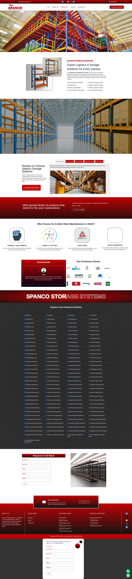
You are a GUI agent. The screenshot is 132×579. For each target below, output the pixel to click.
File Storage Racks (52, 334)
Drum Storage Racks (52, 346)
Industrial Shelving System (75, 400)
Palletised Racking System (32, 392)
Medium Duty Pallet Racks (53, 396)
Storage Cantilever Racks (96, 380)
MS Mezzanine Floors (95, 353)
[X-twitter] (65, 2)
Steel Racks (72, 315)
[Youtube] (68, 2)
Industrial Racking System (32, 396)
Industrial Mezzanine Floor (32, 404)
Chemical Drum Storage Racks (54, 415)
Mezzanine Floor (30, 330)
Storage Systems (73, 326)
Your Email (24, 464)
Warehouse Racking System (33, 407)
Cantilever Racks (94, 326)
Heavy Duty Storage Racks (75, 384)
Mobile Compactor (73, 338)
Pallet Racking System (31, 357)
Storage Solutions (30, 334)
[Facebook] (63, 2)
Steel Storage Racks (31, 346)
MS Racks (28, 315)
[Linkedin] (74, 2)
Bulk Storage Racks (52, 342)
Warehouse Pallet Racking (96, 388)
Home (48, 7)
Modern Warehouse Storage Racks (34, 434)
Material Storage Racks (96, 361)
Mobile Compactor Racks (75, 380)
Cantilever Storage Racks (32, 384)
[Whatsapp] (128, 575)
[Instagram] (71, 2)
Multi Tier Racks (30, 326)
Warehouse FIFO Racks (74, 361)
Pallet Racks (93, 315)
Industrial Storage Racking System (98, 427)
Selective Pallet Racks (52, 353)
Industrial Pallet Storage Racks (54, 419)
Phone (23, 469)
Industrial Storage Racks (96, 365)
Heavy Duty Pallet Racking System (34, 430)
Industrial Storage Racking (53, 388)
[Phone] (128, 571)
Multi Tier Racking (73, 334)
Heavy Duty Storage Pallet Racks (77, 423)
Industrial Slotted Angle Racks (97, 415)
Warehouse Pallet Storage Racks (55, 423)
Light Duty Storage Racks (96, 373)
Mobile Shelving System (32, 380)
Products (64, 7)
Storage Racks (29, 319)
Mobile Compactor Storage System (55, 434)
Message (24, 478)
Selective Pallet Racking (53, 377)
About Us (55, 7)
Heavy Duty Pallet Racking (75, 388)
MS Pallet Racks (51, 323)
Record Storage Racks (31, 353)
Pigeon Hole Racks (30, 338)
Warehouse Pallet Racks (53, 369)
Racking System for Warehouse (76, 419)
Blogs (73, 7)
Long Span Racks (51, 326)
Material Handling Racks (75, 373)
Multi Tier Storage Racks (75, 377)
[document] (66, 559)
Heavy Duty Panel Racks (53, 373)
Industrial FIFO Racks (95, 350)
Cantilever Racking (30, 342)
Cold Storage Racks (95, 338)
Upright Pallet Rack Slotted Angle (77, 427)
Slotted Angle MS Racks (96, 369)
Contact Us (82, 7)
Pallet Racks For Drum (74, 353)
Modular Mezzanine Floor (75, 392)
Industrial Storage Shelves (32, 400)
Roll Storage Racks (73, 342)
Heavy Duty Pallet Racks (32, 369)
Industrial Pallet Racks (52, 357)
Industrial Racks (30, 323)
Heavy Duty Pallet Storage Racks (34, 423)
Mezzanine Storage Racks (53, 392)
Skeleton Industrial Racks (96, 392)
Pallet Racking (50, 319)
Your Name (25, 459)
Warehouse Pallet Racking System (98, 430)
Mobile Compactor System (96, 396)
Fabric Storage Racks (52, 350)
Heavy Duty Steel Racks (32, 365)
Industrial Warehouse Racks (54, 407)
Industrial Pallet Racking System (98, 423)
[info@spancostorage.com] (16, 2)
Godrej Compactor (51, 338)
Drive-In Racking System (32, 377)
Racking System (73, 323)
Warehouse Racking (95, 346)
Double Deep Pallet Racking (76, 404)
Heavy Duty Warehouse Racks (76, 415)
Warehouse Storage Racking (76, 407)
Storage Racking (94, 323)
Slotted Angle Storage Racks (54, 411)
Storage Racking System (75, 365)
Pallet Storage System (74, 357)
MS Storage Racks (51, 330)
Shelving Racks (72, 319)
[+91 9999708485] (106, 2)
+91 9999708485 (112, 1)
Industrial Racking (94, 334)
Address (24, 473)
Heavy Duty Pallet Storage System (55, 430)
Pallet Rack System (95, 342)
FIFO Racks (50, 315)
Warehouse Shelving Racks (54, 400)
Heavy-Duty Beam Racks (96, 377)
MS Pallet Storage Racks (32, 373)
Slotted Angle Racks (31, 350)
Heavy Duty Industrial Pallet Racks (77, 430)
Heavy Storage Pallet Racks (97, 400)
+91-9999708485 (58, 543)
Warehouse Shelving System (76, 411)
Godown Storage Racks (53, 361)
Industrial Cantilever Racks (53, 404)
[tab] (60, 161)
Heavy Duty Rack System (53, 380)
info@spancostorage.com (24, 1)
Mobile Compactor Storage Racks (34, 427)
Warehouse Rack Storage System (55, 427)
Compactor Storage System (97, 384)
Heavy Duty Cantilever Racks (33, 411)
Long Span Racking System (75, 396)
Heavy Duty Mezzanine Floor (97, 411)
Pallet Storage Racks (74, 346)
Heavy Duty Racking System (97, 404)
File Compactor (94, 319)
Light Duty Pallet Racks (31, 361)
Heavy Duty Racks (73, 330)
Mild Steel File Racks (74, 350)
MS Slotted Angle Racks (53, 365)
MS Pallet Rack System (96, 357)
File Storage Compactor (74, 369)
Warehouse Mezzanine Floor (33, 415)
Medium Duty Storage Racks (97, 407)
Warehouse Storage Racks (32, 388)
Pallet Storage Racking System (33, 419)
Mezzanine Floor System (53, 384)
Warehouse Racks (94, 330)
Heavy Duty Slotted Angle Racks (98, 419)
